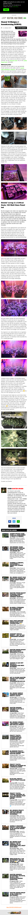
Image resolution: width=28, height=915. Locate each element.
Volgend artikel (13, 526)
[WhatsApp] (18, 521)
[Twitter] (14, 521)
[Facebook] (9, 521)
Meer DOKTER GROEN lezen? (14, 907)
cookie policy (15, 6)
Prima (6, 9)
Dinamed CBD (13, 60)
